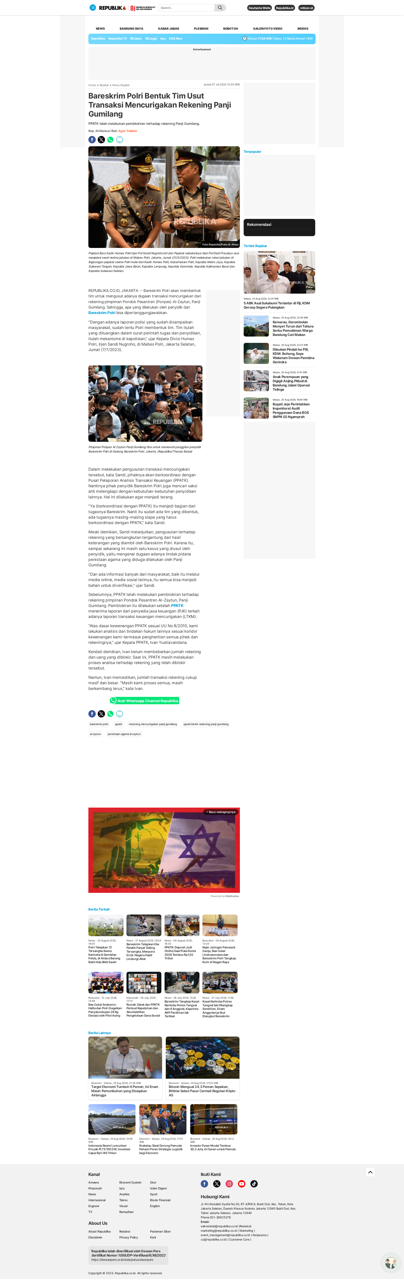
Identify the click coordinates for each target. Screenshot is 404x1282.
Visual (123, 1206)
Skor (153, 1182)
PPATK (176, 605)
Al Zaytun (119, 447)
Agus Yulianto (127, 131)
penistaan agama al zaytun (124, 734)
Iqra (122, 1188)
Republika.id (284, 8)
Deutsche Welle (259, 8)
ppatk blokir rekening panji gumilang (206, 724)
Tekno (123, 1200)
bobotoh (230, 28)
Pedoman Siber (160, 1231)
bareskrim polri (99, 724)
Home (92, 85)
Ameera (93, 1182)
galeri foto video (267, 28)
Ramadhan (126, 1212)
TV (90, 1212)
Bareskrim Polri (102, 312)
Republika (98, 38)
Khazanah (95, 1188)
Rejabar (104, 85)
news (100, 28)
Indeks (303, 28)
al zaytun (95, 734)
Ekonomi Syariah (130, 1182)
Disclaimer (95, 1237)
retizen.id (306, 8)
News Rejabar (121, 85)
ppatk (118, 724)
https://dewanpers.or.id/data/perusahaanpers (122, 1259)
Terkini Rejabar (255, 246)
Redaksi (124, 1231)
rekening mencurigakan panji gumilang (153, 724)
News (92, 1194)
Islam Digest (158, 1188)
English (155, 1206)
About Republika (99, 1231)
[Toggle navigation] (92, 7)
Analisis (124, 1194)
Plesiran (201, 28)
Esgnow (93, 1206)
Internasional (96, 1200)
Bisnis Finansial (160, 1200)
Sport (153, 1194)
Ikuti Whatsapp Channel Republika (148, 701)
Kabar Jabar (168, 28)
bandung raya (131, 28)
